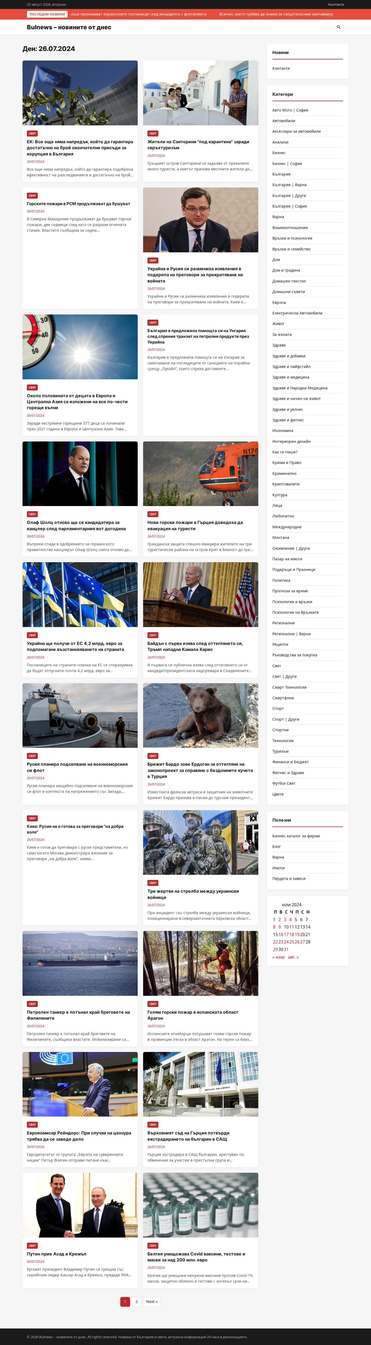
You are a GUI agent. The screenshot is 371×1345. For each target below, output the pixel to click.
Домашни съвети (288, 291)
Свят (276, 665)
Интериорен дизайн (291, 441)
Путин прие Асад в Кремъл (56, 1254)
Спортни (280, 729)
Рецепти (280, 644)
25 (291, 942)
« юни (278, 957)
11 (291, 927)
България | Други (289, 195)
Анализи (280, 142)
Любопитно (283, 516)
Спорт (278, 708)
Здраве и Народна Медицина (300, 387)
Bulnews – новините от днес (69, 27)
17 (286, 934)
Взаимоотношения (290, 227)
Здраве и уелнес (287, 409)
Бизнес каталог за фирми (296, 835)
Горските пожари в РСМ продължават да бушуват (78, 203)
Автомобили (283, 120)
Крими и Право (286, 462)
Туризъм (280, 751)
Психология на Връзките (295, 612)
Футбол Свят (283, 783)
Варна (278, 216)
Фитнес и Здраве (288, 772)
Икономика (282, 430)
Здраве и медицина (290, 377)
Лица (277, 505)
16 (280, 934)
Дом (276, 259)
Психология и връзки (292, 601)
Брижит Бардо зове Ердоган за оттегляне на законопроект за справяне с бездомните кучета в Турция (200, 770)
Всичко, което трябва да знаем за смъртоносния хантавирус (274, 14)
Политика (281, 580)
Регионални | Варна (291, 633)
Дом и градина (286, 270)
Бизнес (279, 152)
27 (302, 942)
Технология (283, 740)
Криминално (284, 473)
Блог (276, 846)
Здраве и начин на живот (296, 398)
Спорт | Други (285, 719)
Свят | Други (284, 676)
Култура (279, 494)
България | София (289, 206)
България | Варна (289, 184)
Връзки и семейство (291, 249)
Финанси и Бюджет (290, 761)
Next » (152, 1301)
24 (286, 942)
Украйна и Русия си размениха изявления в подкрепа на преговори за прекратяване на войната (195, 275)
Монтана (280, 537)
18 (291, 934)
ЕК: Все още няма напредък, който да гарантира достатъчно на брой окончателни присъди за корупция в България (80, 148)
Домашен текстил (289, 281)
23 (280, 942)
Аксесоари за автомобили (296, 131)
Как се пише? (284, 451)
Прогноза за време (290, 590)
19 (297, 934)
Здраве (279, 345)
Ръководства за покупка (294, 654)
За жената (282, 334)
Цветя (278, 794)
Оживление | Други (291, 548)
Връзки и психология (292, 238)
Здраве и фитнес (288, 419)
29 (275, 949)
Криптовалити (286, 484)
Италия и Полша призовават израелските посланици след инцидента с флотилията (124, 14)
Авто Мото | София (290, 110)
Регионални (283, 622)
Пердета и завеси (289, 878)
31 (286, 949)
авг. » (293, 957)
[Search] (338, 27)
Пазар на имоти (287, 558)
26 (297, 942)
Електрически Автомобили (297, 313)
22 (275, 942)
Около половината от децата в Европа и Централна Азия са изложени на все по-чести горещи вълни (77, 402)
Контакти (336, 4)
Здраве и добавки (289, 355)
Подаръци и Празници (293, 569)
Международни (286, 526)
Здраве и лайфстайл (291, 366)
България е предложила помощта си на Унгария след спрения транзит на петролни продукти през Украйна (198, 336)
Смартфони (283, 697)
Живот (278, 323)
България (281, 174)
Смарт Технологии (289, 687)
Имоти (278, 867)
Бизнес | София (287, 163)
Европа (279, 302)
